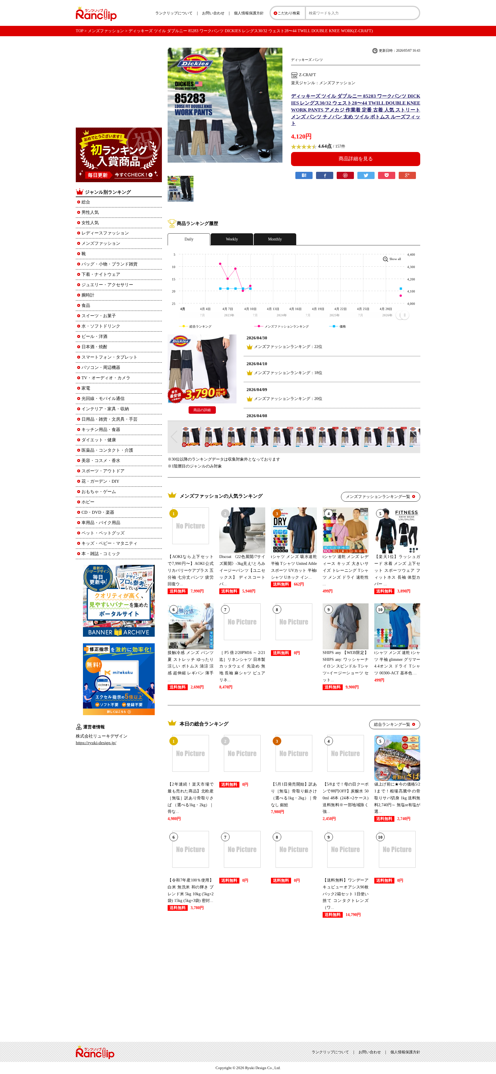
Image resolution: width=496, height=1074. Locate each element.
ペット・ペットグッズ (103, 533)
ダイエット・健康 (99, 440)
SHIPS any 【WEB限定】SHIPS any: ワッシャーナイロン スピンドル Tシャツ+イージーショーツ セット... (346, 666)
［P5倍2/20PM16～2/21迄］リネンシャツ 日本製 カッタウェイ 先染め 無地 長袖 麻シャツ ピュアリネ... (242, 666)
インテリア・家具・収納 (105, 409)
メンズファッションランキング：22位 (288, 346)
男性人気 (90, 212)
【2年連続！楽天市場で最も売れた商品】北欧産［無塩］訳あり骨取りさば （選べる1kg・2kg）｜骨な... (191, 798)
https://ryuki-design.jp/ (96, 742)
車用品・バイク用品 (101, 522)
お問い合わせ (213, 13)
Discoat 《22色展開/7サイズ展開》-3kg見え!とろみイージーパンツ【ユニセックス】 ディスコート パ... (242, 570)
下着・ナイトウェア (101, 274)
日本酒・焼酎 (94, 346)
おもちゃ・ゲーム (99, 491)
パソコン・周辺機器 (101, 367)
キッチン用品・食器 (101, 429)
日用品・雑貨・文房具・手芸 (109, 419)
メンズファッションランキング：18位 (288, 373)
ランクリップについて (174, 13)
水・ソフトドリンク (101, 326)
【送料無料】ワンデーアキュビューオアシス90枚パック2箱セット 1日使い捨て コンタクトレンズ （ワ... (346, 894)
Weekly (232, 239)
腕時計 (88, 295)
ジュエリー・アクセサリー (107, 284)
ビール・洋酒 (94, 336)
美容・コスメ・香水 (101, 460)
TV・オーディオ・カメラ (106, 378)
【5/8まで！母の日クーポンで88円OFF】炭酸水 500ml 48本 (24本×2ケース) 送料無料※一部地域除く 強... (346, 798)
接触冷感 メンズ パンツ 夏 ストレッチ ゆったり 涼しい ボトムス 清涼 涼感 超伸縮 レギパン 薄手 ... (191, 666)
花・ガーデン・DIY (100, 481)
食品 (86, 305)
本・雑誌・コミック (101, 553)
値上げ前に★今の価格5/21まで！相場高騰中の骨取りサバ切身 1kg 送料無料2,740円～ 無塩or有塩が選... (397, 798)
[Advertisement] (294, 978)
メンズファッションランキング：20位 (288, 399)
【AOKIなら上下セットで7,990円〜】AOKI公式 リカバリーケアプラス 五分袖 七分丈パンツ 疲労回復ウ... (191, 570)
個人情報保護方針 (249, 13)
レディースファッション (105, 233)
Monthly (275, 239)
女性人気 (90, 222)
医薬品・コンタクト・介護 (107, 450)
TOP (79, 31)
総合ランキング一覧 (392, 724)
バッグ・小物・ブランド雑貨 (109, 264)
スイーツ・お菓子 (99, 315)
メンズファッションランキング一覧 (378, 496)
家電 (86, 388)
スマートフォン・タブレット (109, 357)
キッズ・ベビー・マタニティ (109, 543)
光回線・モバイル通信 (103, 398)
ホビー (88, 502)
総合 (86, 202)
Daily (189, 239)
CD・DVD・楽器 (98, 512)
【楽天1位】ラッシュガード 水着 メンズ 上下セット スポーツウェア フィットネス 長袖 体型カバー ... (397, 570)
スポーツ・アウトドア (103, 471)
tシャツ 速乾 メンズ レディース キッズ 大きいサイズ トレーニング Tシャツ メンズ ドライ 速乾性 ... (346, 570)
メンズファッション (106, 31)
